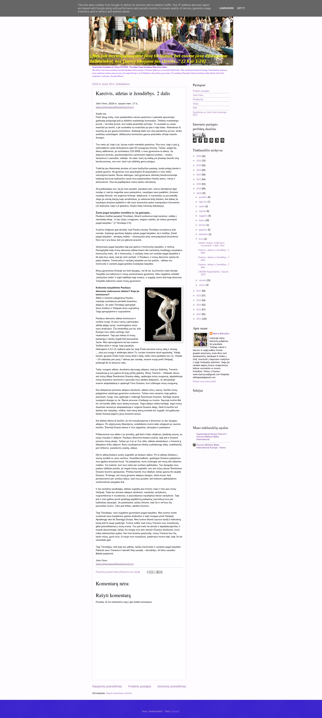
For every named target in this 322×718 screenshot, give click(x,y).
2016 (199, 295)
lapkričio (203, 202)
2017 (199, 291)
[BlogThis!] (151, 572)
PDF (195, 108)
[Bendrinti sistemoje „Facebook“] (158, 572)
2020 (199, 184)
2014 (199, 305)
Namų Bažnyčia (221, 333)
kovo (201, 239)
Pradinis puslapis (139, 686)
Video (195, 103)
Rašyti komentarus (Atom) (119, 693)
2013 (199, 309)
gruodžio (203, 197)
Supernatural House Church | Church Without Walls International (211, 437)
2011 (199, 319)
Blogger (175, 711)
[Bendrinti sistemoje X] (154, 572)
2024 (199, 165)
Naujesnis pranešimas (107, 686)
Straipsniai (198, 99)
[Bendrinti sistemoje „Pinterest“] (161, 572)
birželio (202, 225)
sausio (202, 285)
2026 (199, 156)
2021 (199, 179)
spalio (202, 206)
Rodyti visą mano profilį (204, 381)
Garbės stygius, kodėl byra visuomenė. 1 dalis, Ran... (212, 244)
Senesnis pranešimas (171, 686)
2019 (199, 188)
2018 (199, 193)
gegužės (203, 229)
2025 (199, 160)
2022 (199, 174)
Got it (241, 8)
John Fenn (198, 95)
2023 (199, 170)
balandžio (204, 234)
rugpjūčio (203, 216)
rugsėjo (203, 211)
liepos (202, 220)
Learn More (226, 8)
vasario (203, 280)
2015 (199, 300)
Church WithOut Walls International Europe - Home (211, 446)
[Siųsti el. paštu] (148, 572)
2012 (199, 314)
